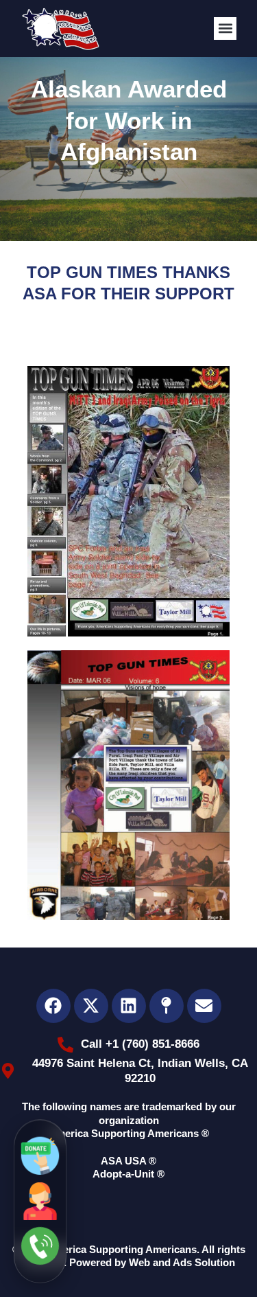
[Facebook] (53, 1006)
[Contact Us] (40, 1201)
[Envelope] (204, 1006)
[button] (225, 28)
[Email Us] (40, 1156)
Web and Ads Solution (182, 1262)
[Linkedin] (129, 1006)
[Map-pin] (166, 1006)
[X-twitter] (91, 1006)
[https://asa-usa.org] (60, 28)
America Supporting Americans (122, 1249)
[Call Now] (40, 1246)
